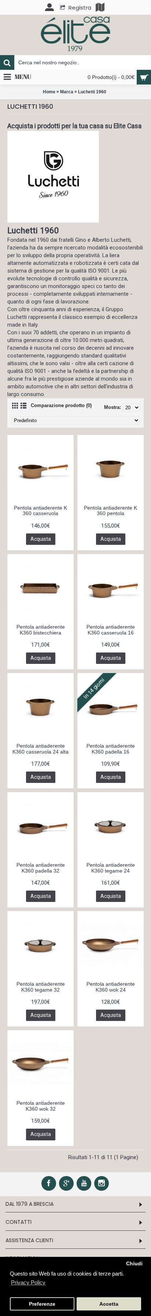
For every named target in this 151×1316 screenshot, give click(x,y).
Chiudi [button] (134, 1263)
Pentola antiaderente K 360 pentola (110, 510)
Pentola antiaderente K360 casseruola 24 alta (40, 748)
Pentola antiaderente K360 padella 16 (110, 748)
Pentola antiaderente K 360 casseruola (40, 510)
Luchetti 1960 (92, 91)
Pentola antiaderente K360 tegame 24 (110, 867)
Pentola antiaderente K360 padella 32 (40, 867)
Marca (66, 91)
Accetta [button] (108, 1304)
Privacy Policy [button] (28, 1282)
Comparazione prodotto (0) (61, 405)
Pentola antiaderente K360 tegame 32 (40, 986)
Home (49, 91)
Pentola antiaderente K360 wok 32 (40, 1105)
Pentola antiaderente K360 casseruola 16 (110, 629)
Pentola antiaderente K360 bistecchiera (40, 629)
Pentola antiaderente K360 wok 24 (110, 986)
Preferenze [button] (42, 1304)
